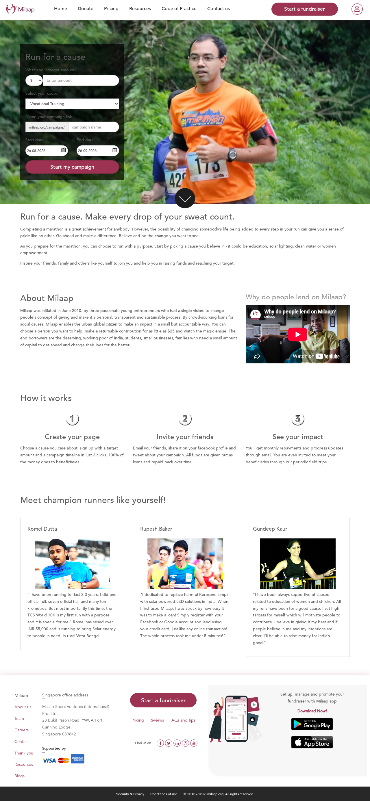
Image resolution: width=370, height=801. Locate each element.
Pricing (138, 720)
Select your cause (41, 93)
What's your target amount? (51, 70)
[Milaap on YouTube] (193, 742)
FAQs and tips (182, 720)
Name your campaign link (48, 116)
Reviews (156, 720)
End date (85, 139)
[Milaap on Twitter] (169, 742)
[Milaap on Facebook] (161, 742)
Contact (21, 741)
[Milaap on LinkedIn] (177, 742)
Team (19, 718)
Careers (21, 730)
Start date (34, 139)
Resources (23, 764)
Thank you (23, 753)
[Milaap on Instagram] (186, 742)
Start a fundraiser (163, 700)
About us (22, 706)
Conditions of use (164, 793)
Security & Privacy (130, 793)
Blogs (19, 775)
